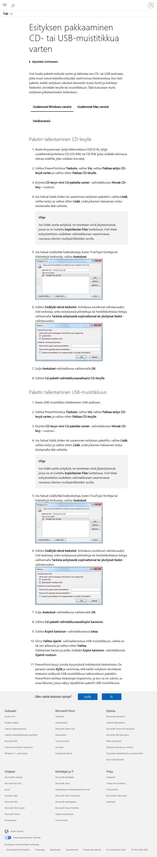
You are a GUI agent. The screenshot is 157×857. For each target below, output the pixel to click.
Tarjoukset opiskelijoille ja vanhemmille (124, 753)
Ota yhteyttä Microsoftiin (18, 849)
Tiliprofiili (59, 716)
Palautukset (60, 734)
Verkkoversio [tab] (41, 121)
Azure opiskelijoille (115, 759)
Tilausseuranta (62, 741)
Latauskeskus (61, 722)
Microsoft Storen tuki (65, 728)
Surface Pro (10, 716)
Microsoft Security (13, 783)
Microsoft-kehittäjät (64, 777)
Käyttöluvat (55, 849)
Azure (7, 789)
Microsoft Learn (62, 783)
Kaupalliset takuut (63, 753)
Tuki (6, 13)
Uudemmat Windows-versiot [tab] (52, 107)
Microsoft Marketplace (65, 801)
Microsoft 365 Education (117, 734)
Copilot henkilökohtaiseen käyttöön (21, 734)
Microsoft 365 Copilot (15, 807)
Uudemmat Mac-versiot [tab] (93, 107)
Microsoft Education (115, 716)
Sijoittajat (110, 801)
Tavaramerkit (72, 849)
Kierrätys (59, 747)
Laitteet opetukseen (115, 722)
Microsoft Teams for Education (120, 728)
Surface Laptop (11, 722)
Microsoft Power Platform (67, 807)
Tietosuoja (40, 849)
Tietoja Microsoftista (116, 783)
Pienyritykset (10, 820)
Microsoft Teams (12, 814)
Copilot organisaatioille (15, 728)
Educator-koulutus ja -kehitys (119, 747)
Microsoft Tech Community (67, 795)
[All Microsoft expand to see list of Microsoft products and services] (4, 5)
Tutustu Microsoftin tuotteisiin (19, 747)
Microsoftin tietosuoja (116, 795)
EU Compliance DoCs (116, 849)
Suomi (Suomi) (17, 831)
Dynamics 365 (11, 795)
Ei (111, 697)
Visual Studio (61, 820)
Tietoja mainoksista (92, 849)
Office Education (113, 741)
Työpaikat (110, 777)
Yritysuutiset (112, 789)
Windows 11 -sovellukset (16, 753)
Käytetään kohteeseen (45, 61)
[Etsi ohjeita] (13, 5)
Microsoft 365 (11, 741)
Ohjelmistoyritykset (64, 814)
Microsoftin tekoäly (13, 777)
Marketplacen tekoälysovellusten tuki (72, 789)
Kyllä (87, 697)
